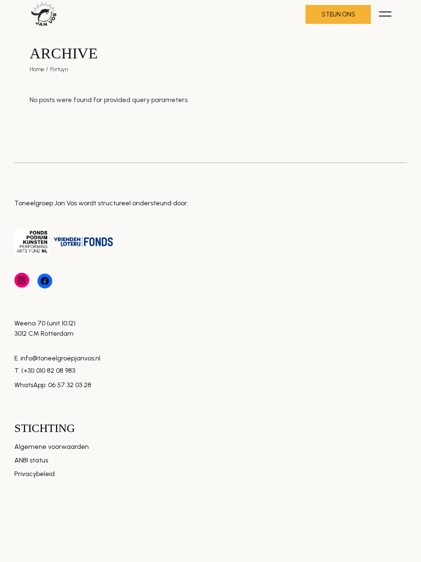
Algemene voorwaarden (51, 447)
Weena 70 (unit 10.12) (45, 323)
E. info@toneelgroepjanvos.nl (57, 358)
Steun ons (338, 14)
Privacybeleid (34, 474)
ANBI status (31, 460)
